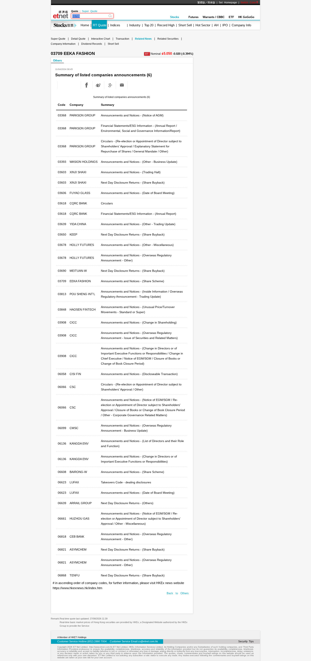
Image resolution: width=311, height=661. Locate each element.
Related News (143, 38)
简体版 (211, 2)
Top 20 (148, 25)
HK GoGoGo (246, 17)
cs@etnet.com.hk (148, 641)
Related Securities (168, 38)
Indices (115, 25)
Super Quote (89, 11)
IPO (225, 25)
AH (216, 25)
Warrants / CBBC (213, 17)
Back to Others (178, 593)
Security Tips (246, 641)
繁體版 (201, 2)
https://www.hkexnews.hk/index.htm (77, 588)
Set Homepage (228, 2)
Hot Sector (202, 25)
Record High (166, 25)
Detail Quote (78, 38)
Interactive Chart (100, 38)
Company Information (63, 43)
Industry (134, 25)
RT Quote (99, 25)
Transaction (122, 38)
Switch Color (248, 2)
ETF (231, 17)
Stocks (174, 17)
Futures (193, 17)
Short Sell (185, 25)
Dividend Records (91, 43)
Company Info (241, 25)
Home (85, 25)
